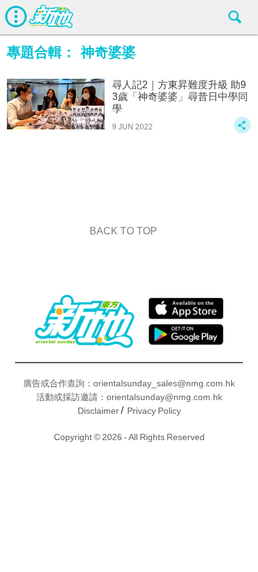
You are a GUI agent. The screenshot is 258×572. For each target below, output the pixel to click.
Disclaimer (98, 411)
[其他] (242, 131)
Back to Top (123, 231)
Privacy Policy (154, 411)
